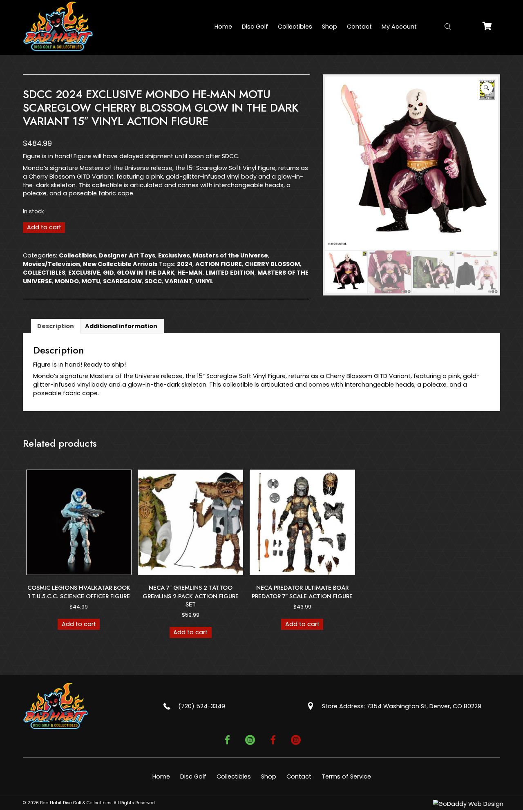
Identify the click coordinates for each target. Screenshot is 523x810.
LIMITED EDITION (230, 273)
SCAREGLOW (122, 281)
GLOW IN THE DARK (145, 273)
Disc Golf (193, 776)
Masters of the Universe (230, 255)
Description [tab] (55, 326)
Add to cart (44, 227)
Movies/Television (51, 264)
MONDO (67, 281)
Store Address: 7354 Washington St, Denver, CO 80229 (401, 706)
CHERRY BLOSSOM (272, 264)
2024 (184, 264)
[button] (487, 88)
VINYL (204, 281)
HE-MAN (190, 273)
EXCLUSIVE (84, 273)
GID (108, 273)
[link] (223, 26)
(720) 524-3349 (201, 706)
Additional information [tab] (121, 326)
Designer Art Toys (127, 255)
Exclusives (174, 255)
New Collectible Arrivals (120, 264)
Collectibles (77, 255)
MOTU (91, 281)
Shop (268, 776)
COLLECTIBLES (44, 273)
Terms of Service (346, 776)
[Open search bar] (448, 26)
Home (161, 776)
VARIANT (178, 281)
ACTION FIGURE (218, 264)
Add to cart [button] (79, 624)
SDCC (153, 281)
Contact (298, 776)
